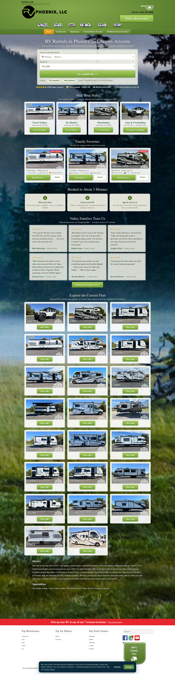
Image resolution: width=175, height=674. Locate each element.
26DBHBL (92, 636)
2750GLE (58, 639)
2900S (57, 636)
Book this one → (38, 177)
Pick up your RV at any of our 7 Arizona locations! (87, 622)
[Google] (131, 637)
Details (57, 177)
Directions (74, 32)
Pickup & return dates (49, 52)
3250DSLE (25, 636)
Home (48, 32)
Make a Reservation (136, 18)
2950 (23, 642)
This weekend (54, 80)
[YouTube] (137, 637)
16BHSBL (92, 642)
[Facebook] (125, 637)
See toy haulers (71, 130)
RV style (43, 62)
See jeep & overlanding (135, 130)
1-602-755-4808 (146, 12)
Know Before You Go (93, 32)
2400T (23, 645)
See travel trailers (39, 130)
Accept (129, 667)
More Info (44, 327)
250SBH (91, 648)
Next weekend (69, 80)
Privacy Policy (49, 669)
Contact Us (61, 32)
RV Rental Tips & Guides (118, 32)
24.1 (23, 648)
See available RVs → (87, 74)
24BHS (91, 639)
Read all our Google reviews (87, 284)
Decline (117, 667)
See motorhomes (103, 130)
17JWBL (91, 645)
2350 (23, 639)
